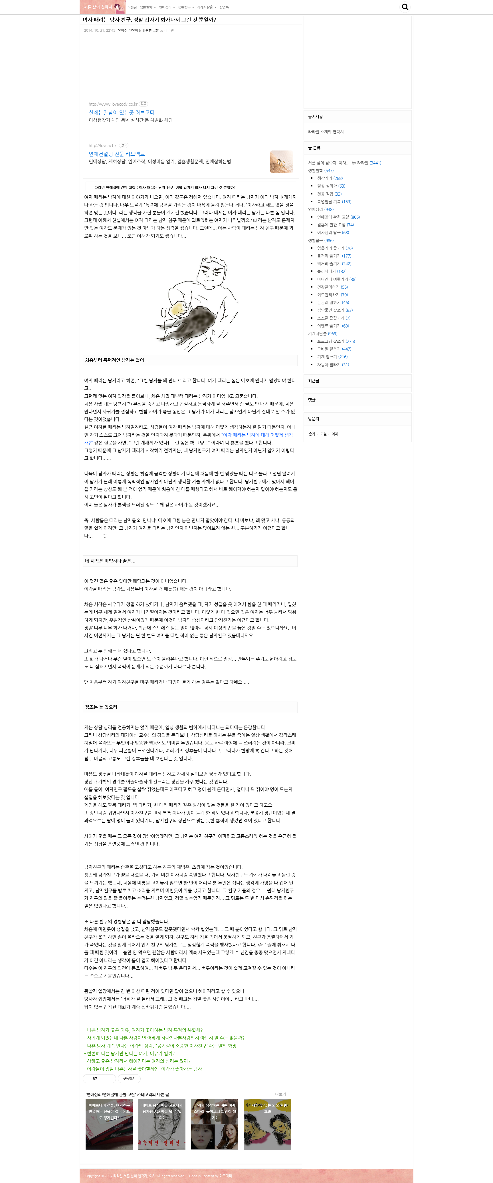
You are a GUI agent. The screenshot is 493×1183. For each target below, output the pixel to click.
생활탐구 (321, 240)
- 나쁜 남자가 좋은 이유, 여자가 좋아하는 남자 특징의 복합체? (143, 1030)
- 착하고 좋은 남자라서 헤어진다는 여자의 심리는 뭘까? (137, 1061)
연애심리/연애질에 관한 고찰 (138, 30)
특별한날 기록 (334, 201)
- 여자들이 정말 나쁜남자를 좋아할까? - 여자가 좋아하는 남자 (143, 1069)
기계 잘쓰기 (332, 356)
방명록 (224, 7)
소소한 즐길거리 (334, 318)
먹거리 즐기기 (334, 263)
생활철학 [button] (146, 7)
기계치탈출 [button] (205, 7)
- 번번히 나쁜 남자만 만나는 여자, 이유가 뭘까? (129, 1053)
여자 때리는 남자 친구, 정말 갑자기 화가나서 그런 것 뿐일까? (149, 20)
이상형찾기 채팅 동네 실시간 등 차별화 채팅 (131, 120)
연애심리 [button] (165, 7)
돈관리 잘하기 (333, 302)
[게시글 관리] (109, 1078)
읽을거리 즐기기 (335, 248)
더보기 (280, 1094)
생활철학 (321, 170)
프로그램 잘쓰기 (336, 341)
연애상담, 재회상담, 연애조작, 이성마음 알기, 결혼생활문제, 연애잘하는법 (160, 161)
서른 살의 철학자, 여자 (103, 7)
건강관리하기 (332, 287)
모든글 (132, 7)
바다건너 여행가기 (337, 279)
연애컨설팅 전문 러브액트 (117, 154)
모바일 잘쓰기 (334, 349)
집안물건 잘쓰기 (335, 310)
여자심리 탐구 (333, 232)
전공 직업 (329, 194)
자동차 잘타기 (333, 364)
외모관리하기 (332, 294)
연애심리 (321, 209)
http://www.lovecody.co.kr (113, 104)
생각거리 (330, 178)
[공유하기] (102, 1078)
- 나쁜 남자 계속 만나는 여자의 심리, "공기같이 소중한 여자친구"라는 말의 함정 (160, 1046)
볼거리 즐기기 (334, 256)
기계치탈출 (323, 333)
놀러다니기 (332, 271)
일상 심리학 (331, 186)
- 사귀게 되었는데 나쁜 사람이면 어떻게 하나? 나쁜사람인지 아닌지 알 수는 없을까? (164, 1038)
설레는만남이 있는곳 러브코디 (122, 112)
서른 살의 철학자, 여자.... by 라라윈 (344, 162)
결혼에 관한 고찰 (335, 224)
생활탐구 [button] (184, 7)
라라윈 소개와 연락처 (326, 131)
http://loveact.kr (103, 145)
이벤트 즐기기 (333, 326)
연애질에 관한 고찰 (338, 217)
